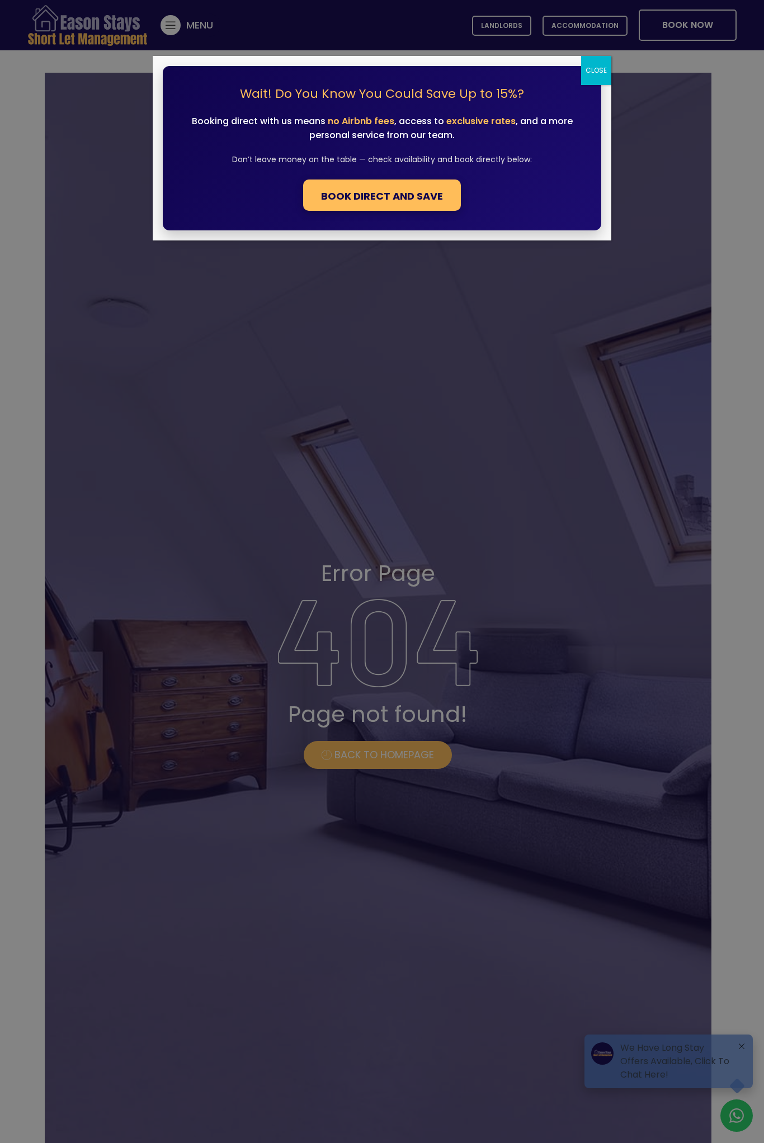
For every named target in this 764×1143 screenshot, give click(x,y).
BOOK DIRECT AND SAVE (382, 196)
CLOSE (596, 70)
